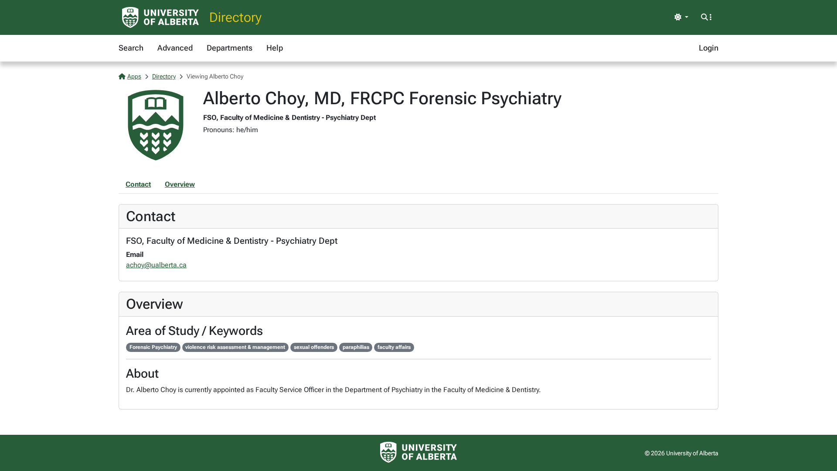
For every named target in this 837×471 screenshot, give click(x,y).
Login (708, 47)
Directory (235, 17)
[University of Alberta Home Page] (160, 17)
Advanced (175, 47)
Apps (134, 76)
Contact (138, 184)
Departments (229, 47)
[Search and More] (706, 17)
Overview (180, 184)
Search (131, 47)
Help (274, 47)
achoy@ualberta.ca (156, 265)
